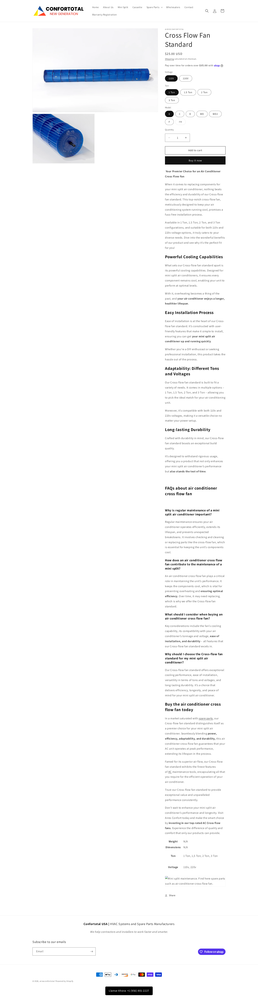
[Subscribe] (91, 951)
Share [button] (172, 895)
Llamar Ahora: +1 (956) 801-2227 (129, 991)
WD (202, 113)
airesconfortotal (47, 981)
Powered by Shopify (64, 981)
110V (171, 78)
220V (185, 78)
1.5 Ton (188, 92)
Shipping (169, 58)
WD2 (215, 113)
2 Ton (204, 92)
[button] (154, 7)
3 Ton (172, 100)
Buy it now (195, 160)
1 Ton (172, 92)
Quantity (169, 129)
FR (182, 122)
